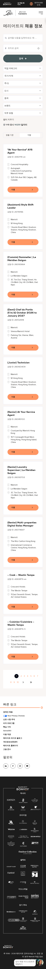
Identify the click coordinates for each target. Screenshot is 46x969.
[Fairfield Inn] (11, 873)
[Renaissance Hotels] (35, 830)
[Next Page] (23, 682)
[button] (23, 68)
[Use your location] (39, 48)
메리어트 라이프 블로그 (12, 738)
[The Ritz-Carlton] (23, 801)
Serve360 (7, 731)
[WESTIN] (11, 829)
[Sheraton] (23, 822)
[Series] (35, 897)
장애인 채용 (8, 712)
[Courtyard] (11, 866)
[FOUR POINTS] (23, 866)
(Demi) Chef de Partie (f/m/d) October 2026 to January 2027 (22, 313)
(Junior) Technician (18, 363)
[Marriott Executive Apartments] (23, 928)
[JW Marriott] (35, 809)
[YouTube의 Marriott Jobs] (27, 766)
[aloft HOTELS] (11, 882)
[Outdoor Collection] (28, 853)
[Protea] (34, 883)
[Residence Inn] (11, 911)
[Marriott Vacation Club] (11, 844)
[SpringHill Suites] (35, 866)
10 (18, 682)
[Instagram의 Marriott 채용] (20, 766)
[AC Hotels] (23, 874)
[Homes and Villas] (35, 920)
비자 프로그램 (8, 723)
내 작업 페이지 (21, 3)
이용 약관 (7, 734)
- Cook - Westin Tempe (20, 575)
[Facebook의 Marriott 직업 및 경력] (12, 766)
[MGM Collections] (35, 843)
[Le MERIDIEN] (23, 829)
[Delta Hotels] (35, 823)
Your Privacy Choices (16, 716)
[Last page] (31, 682)
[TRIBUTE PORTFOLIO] (23, 837)
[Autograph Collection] (11, 837)
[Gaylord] (23, 846)
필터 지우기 (8, 119)
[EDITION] (11, 800)
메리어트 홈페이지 (10, 745)
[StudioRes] (14, 921)
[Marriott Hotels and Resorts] (11, 823)
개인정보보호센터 (10, 742)
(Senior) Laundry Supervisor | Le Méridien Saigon (21, 470)
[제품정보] (41, 13)
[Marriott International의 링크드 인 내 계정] (5, 766)
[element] (34, 913)
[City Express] (11, 899)
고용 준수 (7, 749)
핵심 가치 (7, 727)
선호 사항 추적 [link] (9, 719)
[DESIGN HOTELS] (35, 837)
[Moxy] (23, 882)
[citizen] (35, 876)
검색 (21, 58)
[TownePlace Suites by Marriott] (23, 911)
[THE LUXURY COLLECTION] (35, 801)
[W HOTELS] (23, 809)
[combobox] (23, 38)
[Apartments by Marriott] (23, 920)
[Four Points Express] (23, 899)
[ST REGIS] (11, 809)
